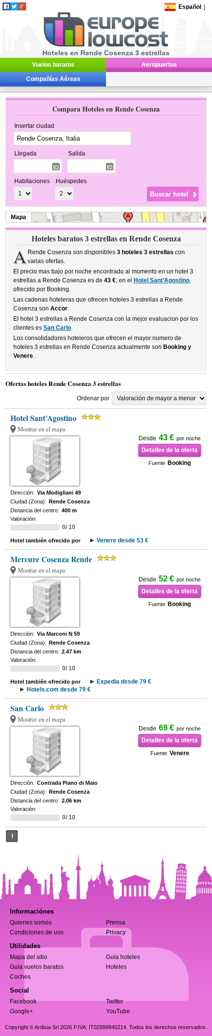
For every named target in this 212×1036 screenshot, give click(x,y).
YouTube (118, 1011)
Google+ (21, 1011)
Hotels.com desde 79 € (59, 689)
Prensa (115, 922)
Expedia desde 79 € (124, 681)
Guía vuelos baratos (37, 966)
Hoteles (116, 966)
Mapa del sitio (28, 957)
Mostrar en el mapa (42, 429)
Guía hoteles (123, 957)
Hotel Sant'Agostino (161, 280)
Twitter (114, 1001)
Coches (20, 976)
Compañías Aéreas (53, 79)
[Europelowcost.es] (105, 44)
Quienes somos (31, 922)
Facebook (23, 1001)
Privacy (116, 932)
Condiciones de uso (37, 932)
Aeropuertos (159, 64)
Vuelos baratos (53, 64)
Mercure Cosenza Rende (51, 559)
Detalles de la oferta (169, 450)
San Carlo (57, 327)
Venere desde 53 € (122, 540)
